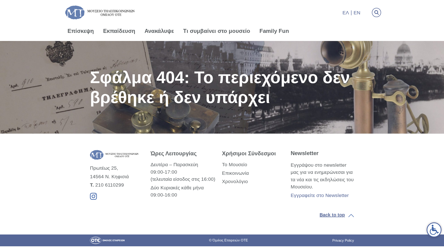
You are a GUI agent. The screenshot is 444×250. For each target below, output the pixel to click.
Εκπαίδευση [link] (119, 31)
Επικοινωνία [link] (235, 173)
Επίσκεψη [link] (81, 31)
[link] (434, 229)
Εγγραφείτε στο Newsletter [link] (320, 195)
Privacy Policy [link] (343, 240)
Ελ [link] (345, 12)
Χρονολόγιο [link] (235, 181)
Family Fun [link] (274, 31)
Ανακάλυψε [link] (159, 31)
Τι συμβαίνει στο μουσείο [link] (216, 31)
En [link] (357, 12)
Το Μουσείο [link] (234, 164)
